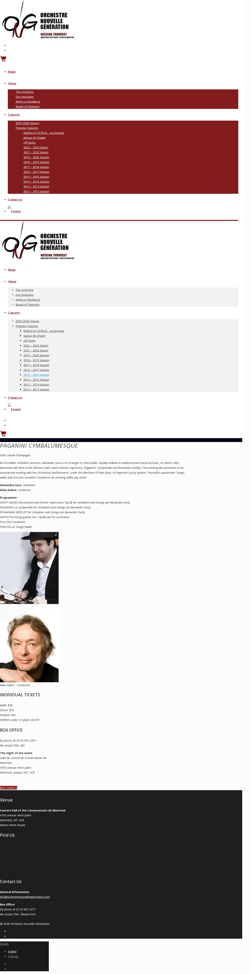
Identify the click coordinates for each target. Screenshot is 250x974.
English (4, 944)
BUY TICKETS (8, 788)
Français (13, 956)
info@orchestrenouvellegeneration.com (25, 897)
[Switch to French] (14, 211)
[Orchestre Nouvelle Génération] (37, 38)
